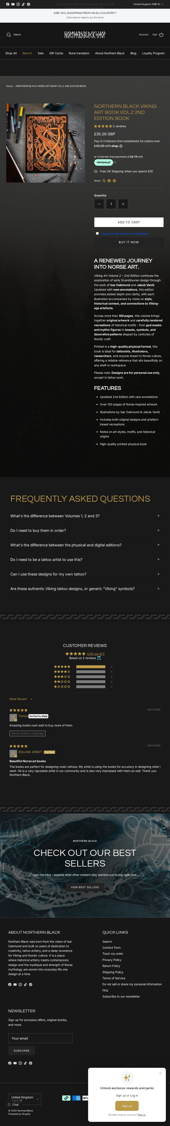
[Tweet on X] (104, 180)
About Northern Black (110, 53)
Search (107, 941)
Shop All (11, 53)
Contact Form (111, 947)
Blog (133, 53)
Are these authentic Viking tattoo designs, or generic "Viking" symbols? (72, 588)
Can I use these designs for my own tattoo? (48, 574)
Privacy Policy (111, 960)
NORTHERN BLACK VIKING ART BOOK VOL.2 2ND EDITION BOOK (51, 86)
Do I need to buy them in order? (38, 530)
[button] (103, 126)
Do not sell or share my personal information (132, 984)
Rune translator (79, 53)
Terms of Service (113, 978)
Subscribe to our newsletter (121, 996)
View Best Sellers (85, 887)
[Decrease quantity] (99, 204)
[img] (18, 710)
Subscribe (22, 1050)
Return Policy (111, 966)
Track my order (112, 953)
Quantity (100, 195)
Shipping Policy (112, 972)
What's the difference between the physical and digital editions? (65, 545)
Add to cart (129, 222)
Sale (41, 53)
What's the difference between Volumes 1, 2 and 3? (55, 516)
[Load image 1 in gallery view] (45, 143)
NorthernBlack (25, 1110)
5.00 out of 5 (95, 654)
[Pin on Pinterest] (114, 180)
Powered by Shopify (19, 1113)
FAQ (105, 990)
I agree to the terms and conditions (124, 233)
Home (9, 86)
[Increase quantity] (123, 204)
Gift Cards (56, 53)
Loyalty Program (153, 53)
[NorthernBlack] (85, 35)
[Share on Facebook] (109, 180)
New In (27, 53)
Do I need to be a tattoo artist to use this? (46, 559)
